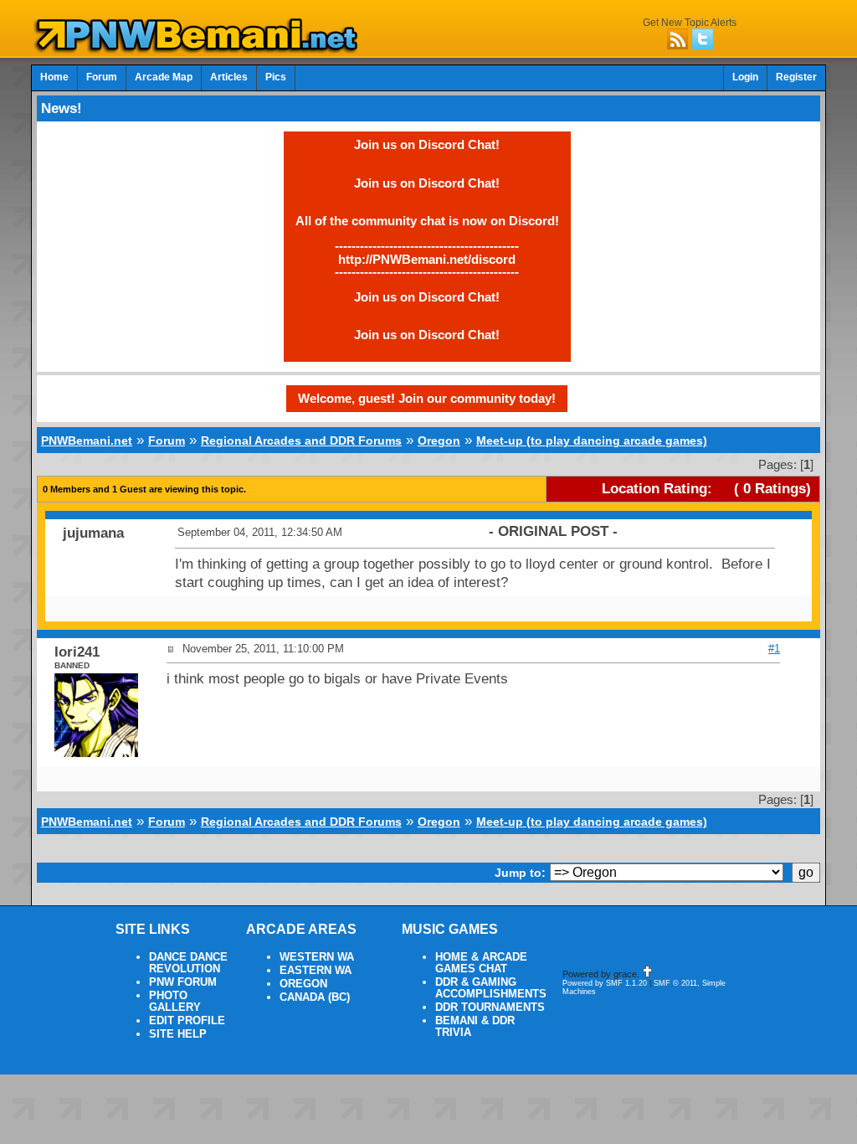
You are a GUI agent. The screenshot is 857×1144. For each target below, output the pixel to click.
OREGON (303, 984)
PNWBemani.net (86, 440)
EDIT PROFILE (187, 1021)
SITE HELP (178, 1034)
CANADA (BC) (315, 997)
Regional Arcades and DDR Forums (301, 440)
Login (745, 77)
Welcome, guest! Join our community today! (427, 398)
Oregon (439, 440)
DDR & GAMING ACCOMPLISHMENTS (491, 988)
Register (796, 77)
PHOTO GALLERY (175, 1001)
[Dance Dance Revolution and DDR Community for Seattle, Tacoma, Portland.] (200, 48)
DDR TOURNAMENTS (490, 1007)
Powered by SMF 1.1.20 (604, 983)
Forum (101, 77)
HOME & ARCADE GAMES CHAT (481, 963)
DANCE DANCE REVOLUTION (188, 963)
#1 (774, 648)
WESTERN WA (317, 957)
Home (54, 77)
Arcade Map (163, 77)
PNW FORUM (183, 982)
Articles (229, 77)
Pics (275, 77)
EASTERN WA (316, 971)
